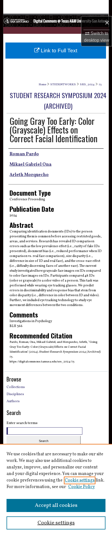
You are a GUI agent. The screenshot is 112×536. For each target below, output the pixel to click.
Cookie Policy (81, 487)
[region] (56, 490)
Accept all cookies (56, 505)
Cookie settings (80, 480)
